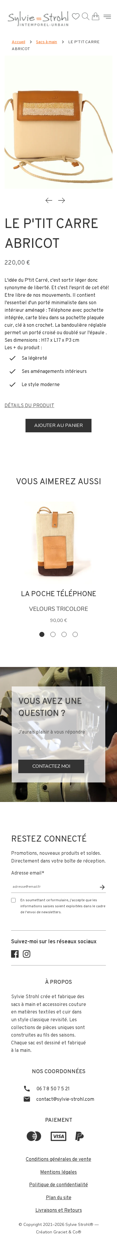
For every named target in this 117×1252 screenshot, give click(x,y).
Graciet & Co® (67, 1232)
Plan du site (58, 1198)
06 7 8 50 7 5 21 (52, 1089)
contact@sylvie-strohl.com (64, 1100)
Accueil (18, 42)
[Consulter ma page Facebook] (15, 956)
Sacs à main (46, 42)
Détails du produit (29, 406)
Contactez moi (51, 766)
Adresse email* (27, 873)
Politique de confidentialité (58, 1185)
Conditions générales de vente (58, 1160)
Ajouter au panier (58, 425)
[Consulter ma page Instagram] (26, 956)
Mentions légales (58, 1172)
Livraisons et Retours (58, 1211)
